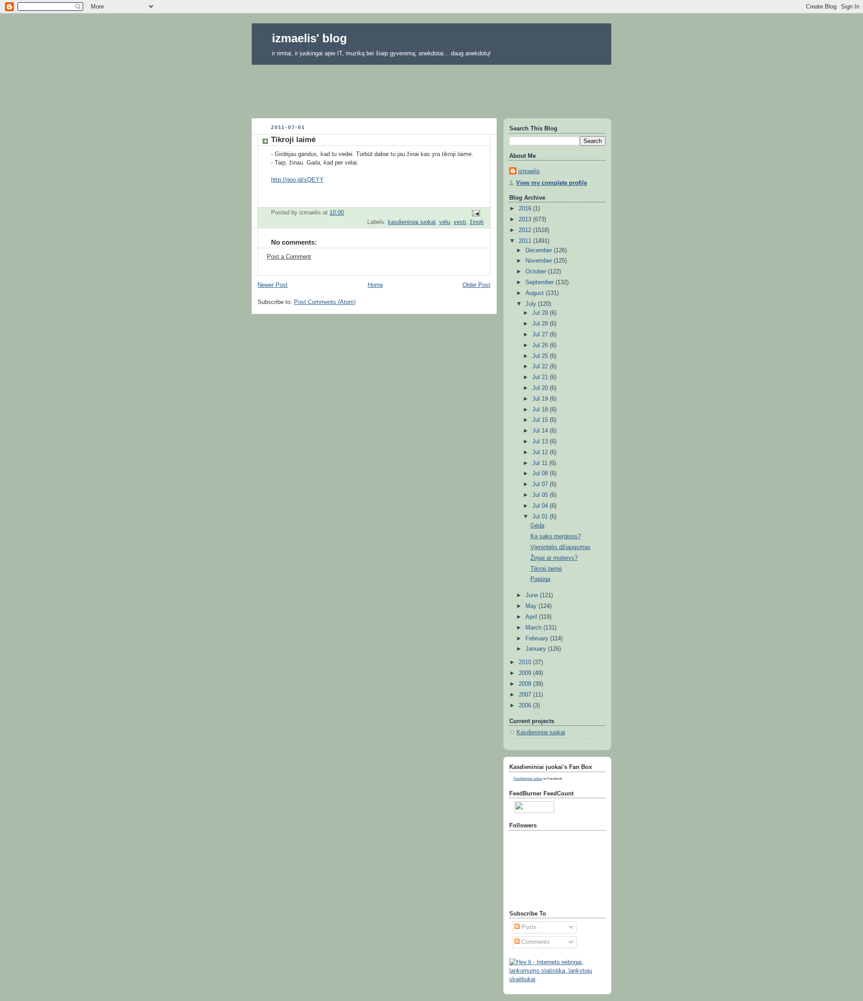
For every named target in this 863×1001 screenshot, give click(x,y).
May (531, 606)
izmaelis (529, 171)
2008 (526, 684)
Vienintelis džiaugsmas (560, 547)
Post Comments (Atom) (325, 302)
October (536, 271)
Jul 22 (541, 366)
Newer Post (273, 285)
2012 (526, 230)
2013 (526, 219)
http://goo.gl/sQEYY (297, 180)
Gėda (537, 526)
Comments (535, 942)
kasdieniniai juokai (412, 222)
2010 (526, 662)
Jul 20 (541, 388)
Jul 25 (541, 356)
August (535, 293)
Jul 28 (541, 324)
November (539, 261)
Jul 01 (541, 517)
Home (375, 285)
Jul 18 (541, 410)
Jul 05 (541, 495)
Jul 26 (541, 345)
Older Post (476, 285)
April (532, 617)
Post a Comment (289, 257)
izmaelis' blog (309, 38)
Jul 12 (541, 452)
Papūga (540, 579)
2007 (526, 695)
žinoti (477, 222)
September (540, 282)
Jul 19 (541, 399)
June (532, 595)
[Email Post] (475, 213)
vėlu (444, 222)
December (539, 250)
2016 (526, 209)
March (534, 628)
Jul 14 (541, 431)
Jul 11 (540, 463)
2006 (526, 705)
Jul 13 (541, 441)
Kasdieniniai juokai (540, 732)
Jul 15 (541, 420)
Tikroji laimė (546, 569)
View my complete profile (551, 183)
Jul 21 (541, 377)
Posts (528, 927)
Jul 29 (541, 313)
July (531, 304)
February (537, 638)
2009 (526, 673)
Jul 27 (541, 334)
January (536, 649)
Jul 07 (541, 484)
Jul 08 (541, 473)
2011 (526, 241)
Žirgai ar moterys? (554, 558)
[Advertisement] (431, 88)
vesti (460, 222)
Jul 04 (541, 506)
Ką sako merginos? (555, 536)
